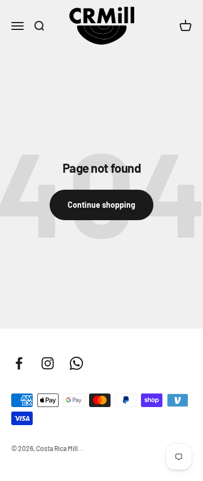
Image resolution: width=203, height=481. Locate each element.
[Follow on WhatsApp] (76, 363)
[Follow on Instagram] (47, 363)
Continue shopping (101, 204)
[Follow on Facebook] (19, 363)
